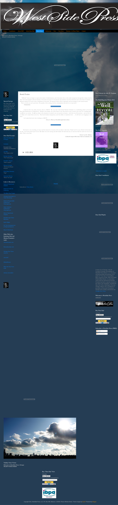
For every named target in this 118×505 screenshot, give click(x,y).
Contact (84, 31)
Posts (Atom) (30, 187)
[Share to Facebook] (30, 152)
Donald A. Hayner (8, 160)
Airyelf (83, 501)
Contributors (12, 31)
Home (5, 31)
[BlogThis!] (27, 152)
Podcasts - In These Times (72, 31)
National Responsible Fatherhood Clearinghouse (9, 202)
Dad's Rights (7, 222)
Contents (6, 144)
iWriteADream (7, 262)
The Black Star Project (9, 193)
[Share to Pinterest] (32, 152)
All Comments (101, 333)
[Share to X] (29, 152)
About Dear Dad (30, 31)
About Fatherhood (8, 230)
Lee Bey (6, 151)
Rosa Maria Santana (9, 171)
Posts (99, 331)
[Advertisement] (56, 169)
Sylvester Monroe (8, 176)
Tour (55, 31)
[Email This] (26, 152)
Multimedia (48, 31)
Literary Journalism (8, 272)
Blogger (94, 501)
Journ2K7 (6, 257)
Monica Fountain (8, 165)
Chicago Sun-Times (101, 291)
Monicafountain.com (9, 247)
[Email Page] (23, 152)
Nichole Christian (8, 156)
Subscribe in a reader (101, 171)
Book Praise (40, 31)
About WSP (21, 31)
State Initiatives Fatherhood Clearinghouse (7, 208)
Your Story (61, 31)
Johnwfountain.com (8, 242)
